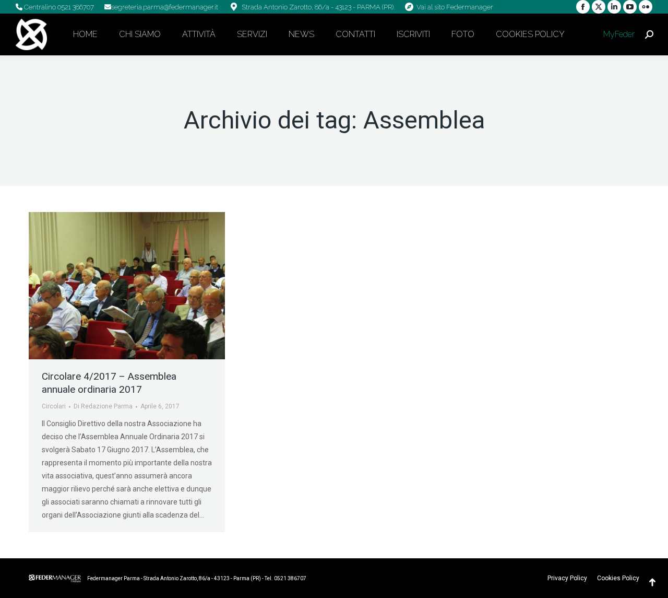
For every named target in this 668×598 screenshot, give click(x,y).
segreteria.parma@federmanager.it (164, 7)
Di (103, 406)
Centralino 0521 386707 (58, 7)
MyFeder (618, 34)
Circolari (54, 406)
